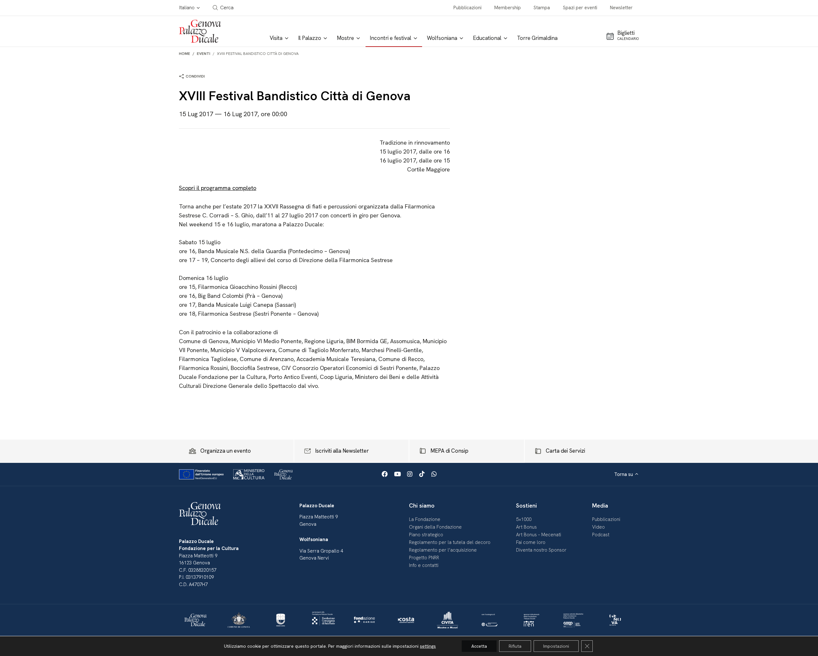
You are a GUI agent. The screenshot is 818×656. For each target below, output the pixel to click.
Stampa (542, 7)
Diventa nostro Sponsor (541, 550)
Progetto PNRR (424, 557)
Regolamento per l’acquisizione (443, 550)
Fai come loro (530, 542)
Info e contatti (423, 565)
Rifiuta (515, 646)
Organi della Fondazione (435, 527)
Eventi (203, 53)
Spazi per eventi (580, 7)
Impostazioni (556, 646)
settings (428, 646)
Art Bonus (526, 527)
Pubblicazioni (467, 7)
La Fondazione (424, 519)
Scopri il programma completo (217, 188)
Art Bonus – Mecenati (538, 535)
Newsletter (621, 7)
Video (598, 527)
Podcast (600, 535)
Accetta (479, 646)
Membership (507, 7)
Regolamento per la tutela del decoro (449, 542)
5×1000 (523, 519)
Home (184, 53)
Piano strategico (426, 535)
